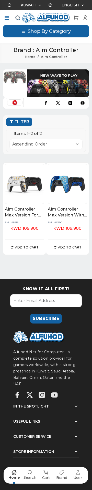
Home (30, 57)
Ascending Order (29, 144)
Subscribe (46, 318)
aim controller (54, 57)
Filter (22, 121)
